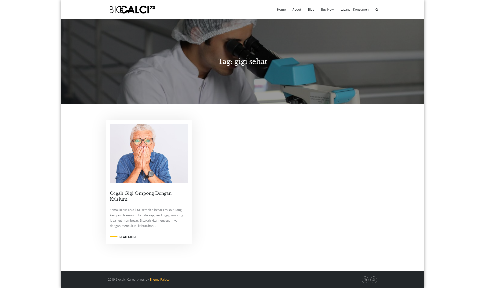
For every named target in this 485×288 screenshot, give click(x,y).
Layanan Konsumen (354, 9)
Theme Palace (160, 279)
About (297, 9)
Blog (311, 9)
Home (281, 9)
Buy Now (327, 9)
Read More (128, 237)
